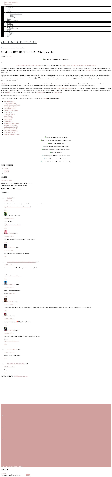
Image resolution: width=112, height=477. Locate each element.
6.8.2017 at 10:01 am (9, 319)
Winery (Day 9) (8, 116)
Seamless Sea (11, 330)
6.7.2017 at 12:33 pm (9, 287)
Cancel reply (23, 376)
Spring (10, 180)
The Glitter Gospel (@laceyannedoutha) (21, 262)
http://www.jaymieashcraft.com (12, 225)
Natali (9, 198)
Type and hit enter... (6, 475)
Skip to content (8, 4)
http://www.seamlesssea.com (11, 341)
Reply (5, 210)
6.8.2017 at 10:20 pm (9, 352)
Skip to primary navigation (11, 2)
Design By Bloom (18, 466)
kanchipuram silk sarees (15, 364)
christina (10, 233)
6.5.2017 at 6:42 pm (8, 236)
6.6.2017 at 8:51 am (8, 265)
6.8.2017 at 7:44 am (8, 304)
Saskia (16, 376)
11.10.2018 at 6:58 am (9, 367)
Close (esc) (3, 473)
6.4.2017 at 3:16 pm (8, 218)
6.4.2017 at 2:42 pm (8, 201)
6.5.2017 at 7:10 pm (8, 250)
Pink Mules (38, 65)
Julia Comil (11, 247)
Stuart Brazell (12, 349)
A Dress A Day (4, 180)
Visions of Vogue (19, 42)
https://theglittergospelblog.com (12, 276)
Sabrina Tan (11, 284)
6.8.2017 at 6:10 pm (8, 333)
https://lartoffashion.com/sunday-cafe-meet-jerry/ (17, 207)
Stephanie (10, 301)
